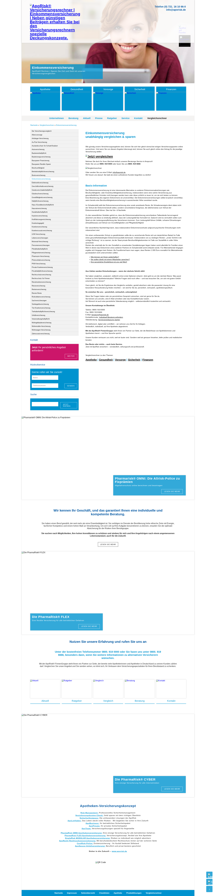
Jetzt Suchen (66, 405)
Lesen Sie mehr (172, 491)
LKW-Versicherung (38, 234)
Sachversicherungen (39, 300)
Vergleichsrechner (157, 118)
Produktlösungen (134, 893)
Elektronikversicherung (40, 183)
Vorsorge (120, 359)
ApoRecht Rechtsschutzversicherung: (77, 841)
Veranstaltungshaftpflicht (41, 319)
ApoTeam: (86, 829)
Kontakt (138, 118)
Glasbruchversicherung (40, 194)
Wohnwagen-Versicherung (41, 330)
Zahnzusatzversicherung (41, 334)
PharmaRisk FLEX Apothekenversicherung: (85, 836)
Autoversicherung (38, 149)
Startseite (34, 125)
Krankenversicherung (39, 227)
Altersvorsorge (37, 135)
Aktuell (86, 118)
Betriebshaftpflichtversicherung (43, 171)
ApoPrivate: (94, 826)
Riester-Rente (37, 293)
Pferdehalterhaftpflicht (40, 249)
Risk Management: (89, 813)
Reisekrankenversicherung (41, 282)
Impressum (72, 893)
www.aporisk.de (119, 851)
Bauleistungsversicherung (41, 157)
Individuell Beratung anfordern (111, 317)
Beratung (73, 118)
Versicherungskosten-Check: (89, 815)
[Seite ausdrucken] (209, 882)
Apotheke (91, 359)
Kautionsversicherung (39, 216)
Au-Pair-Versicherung (39, 142)
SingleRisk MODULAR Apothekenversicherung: (87, 838)
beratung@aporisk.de (100, 315)
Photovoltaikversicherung (41, 260)
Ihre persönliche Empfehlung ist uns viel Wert (109, 262)
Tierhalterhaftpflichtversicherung (43, 311)
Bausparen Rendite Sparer (41, 164)
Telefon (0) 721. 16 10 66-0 (170, 6)
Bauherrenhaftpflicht (39, 153)
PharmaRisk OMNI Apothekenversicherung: (81, 833)
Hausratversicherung (39, 208)
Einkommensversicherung (66, 125)
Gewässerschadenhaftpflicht (42, 190)
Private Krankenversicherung (42, 267)
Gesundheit (106, 359)
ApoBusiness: (92, 823)
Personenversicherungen (41, 245)
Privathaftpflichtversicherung (42, 271)
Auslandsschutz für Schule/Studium (45, 146)
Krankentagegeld (38, 223)
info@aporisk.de (176, 9)
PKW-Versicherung (38, 264)
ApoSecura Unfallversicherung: (90, 846)
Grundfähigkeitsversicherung (42, 197)
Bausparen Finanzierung (40, 160)
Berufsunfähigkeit (38, 168)
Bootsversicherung (38, 175)
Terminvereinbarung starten (109, 320)
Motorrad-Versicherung (40, 241)
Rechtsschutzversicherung (41, 275)
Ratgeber (112, 118)
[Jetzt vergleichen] (99, 156)
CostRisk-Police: (85, 843)
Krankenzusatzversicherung (42, 230)
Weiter (70, 356)
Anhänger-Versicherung (40, 138)
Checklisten (104, 893)
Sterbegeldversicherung (40, 304)
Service (126, 118)
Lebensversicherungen (40, 238)
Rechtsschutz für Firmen (41, 278)
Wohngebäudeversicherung (41, 323)
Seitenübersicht (88, 893)
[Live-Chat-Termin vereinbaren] (209, 875)
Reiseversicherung (38, 286)
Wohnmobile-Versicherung (41, 326)
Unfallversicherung (38, 315)
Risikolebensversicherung (41, 297)
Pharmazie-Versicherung (40, 256)
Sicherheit (134, 359)
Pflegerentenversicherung (41, 253)
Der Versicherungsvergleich (42, 131)
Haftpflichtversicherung (40, 201)
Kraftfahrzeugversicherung (41, 219)
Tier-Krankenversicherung (41, 308)
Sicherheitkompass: (89, 818)
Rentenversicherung (39, 289)
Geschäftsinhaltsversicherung (42, 186)
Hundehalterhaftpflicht (40, 212)
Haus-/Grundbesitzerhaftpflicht (43, 205)
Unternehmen (56, 118)
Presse (98, 118)
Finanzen (147, 359)
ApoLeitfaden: (75, 821)
